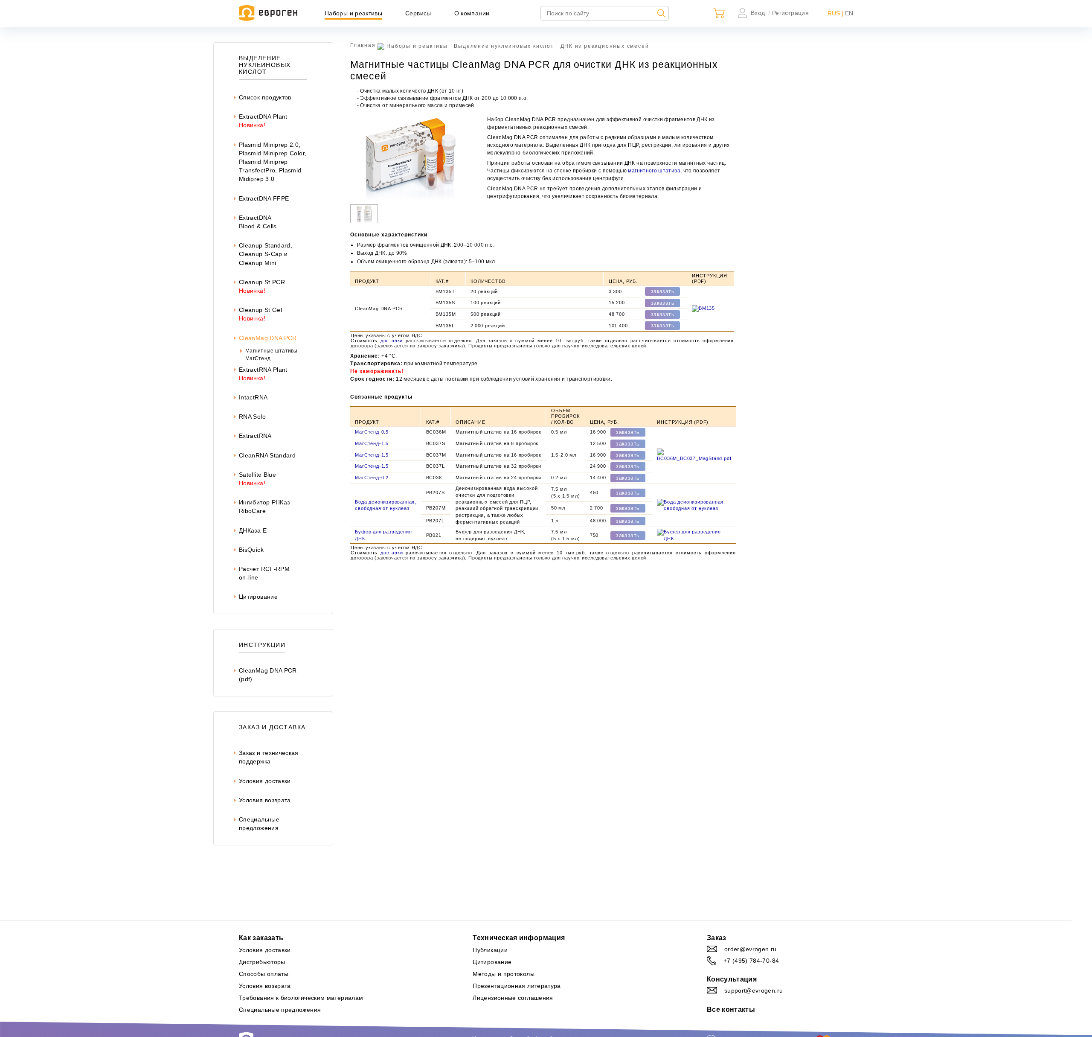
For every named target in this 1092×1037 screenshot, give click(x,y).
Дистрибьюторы (262, 961)
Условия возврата (265, 800)
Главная (363, 45)
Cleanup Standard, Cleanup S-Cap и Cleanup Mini (265, 254)
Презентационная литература (517, 985)
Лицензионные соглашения (513, 997)
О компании (472, 13)
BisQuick (251, 549)
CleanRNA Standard (267, 455)
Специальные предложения (280, 1009)
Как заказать (261, 937)
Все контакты (731, 1009)
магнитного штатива (654, 171)
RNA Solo (252, 416)
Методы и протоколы (503, 973)
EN (849, 13)
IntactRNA (253, 397)
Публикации (490, 950)
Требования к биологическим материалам (301, 997)
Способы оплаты (263, 973)
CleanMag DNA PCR (268, 338)
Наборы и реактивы (353, 13)
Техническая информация (519, 937)
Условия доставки (265, 781)
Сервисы (418, 13)
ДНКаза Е (253, 530)
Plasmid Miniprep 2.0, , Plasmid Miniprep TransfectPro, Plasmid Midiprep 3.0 (272, 162)
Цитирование (258, 596)
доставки (391, 340)
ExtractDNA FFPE (264, 198)
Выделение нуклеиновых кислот (504, 46)
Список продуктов (265, 97)
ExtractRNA (255, 435)
